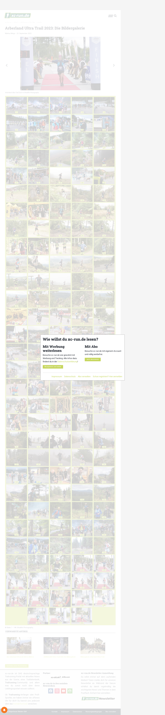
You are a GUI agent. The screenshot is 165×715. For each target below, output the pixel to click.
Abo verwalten (84, 376)
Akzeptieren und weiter (52, 367)
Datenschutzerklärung (67, 361)
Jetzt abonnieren (92, 359)
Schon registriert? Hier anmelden (107, 376)
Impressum (57, 376)
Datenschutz (70, 376)
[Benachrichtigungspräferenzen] (4, 710)
